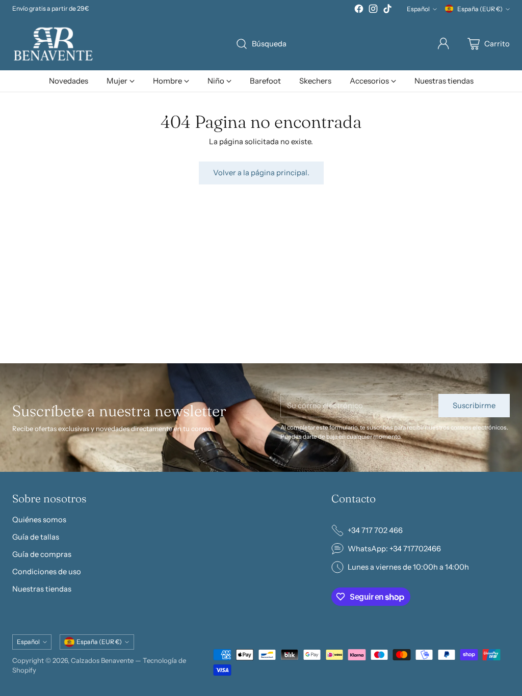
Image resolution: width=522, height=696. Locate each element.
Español (418, 9)
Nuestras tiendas (41, 589)
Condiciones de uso (46, 571)
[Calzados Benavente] (53, 43)
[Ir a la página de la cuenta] (443, 43)
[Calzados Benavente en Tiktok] (387, 10)
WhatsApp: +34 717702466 (394, 548)
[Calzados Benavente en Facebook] (359, 10)
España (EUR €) (480, 9)
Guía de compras (41, 554)
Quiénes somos (39, 519)
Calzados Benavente (102, 660)
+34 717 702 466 (375, 530)
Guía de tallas (35, 537)
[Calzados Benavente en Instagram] (373, 10)
